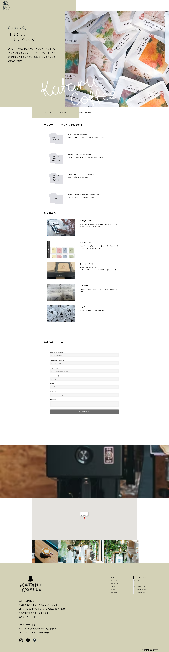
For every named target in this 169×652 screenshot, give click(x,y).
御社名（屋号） (57, 352)
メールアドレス (57, 376)
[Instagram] (21, 640)
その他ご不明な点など (55, 399)
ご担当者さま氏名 (57, 360)
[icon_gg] (34, 640)
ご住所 (55, 368)
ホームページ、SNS (54, 391)
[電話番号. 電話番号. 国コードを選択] (52, 387)
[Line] (28, 640)
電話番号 (52, 383)
